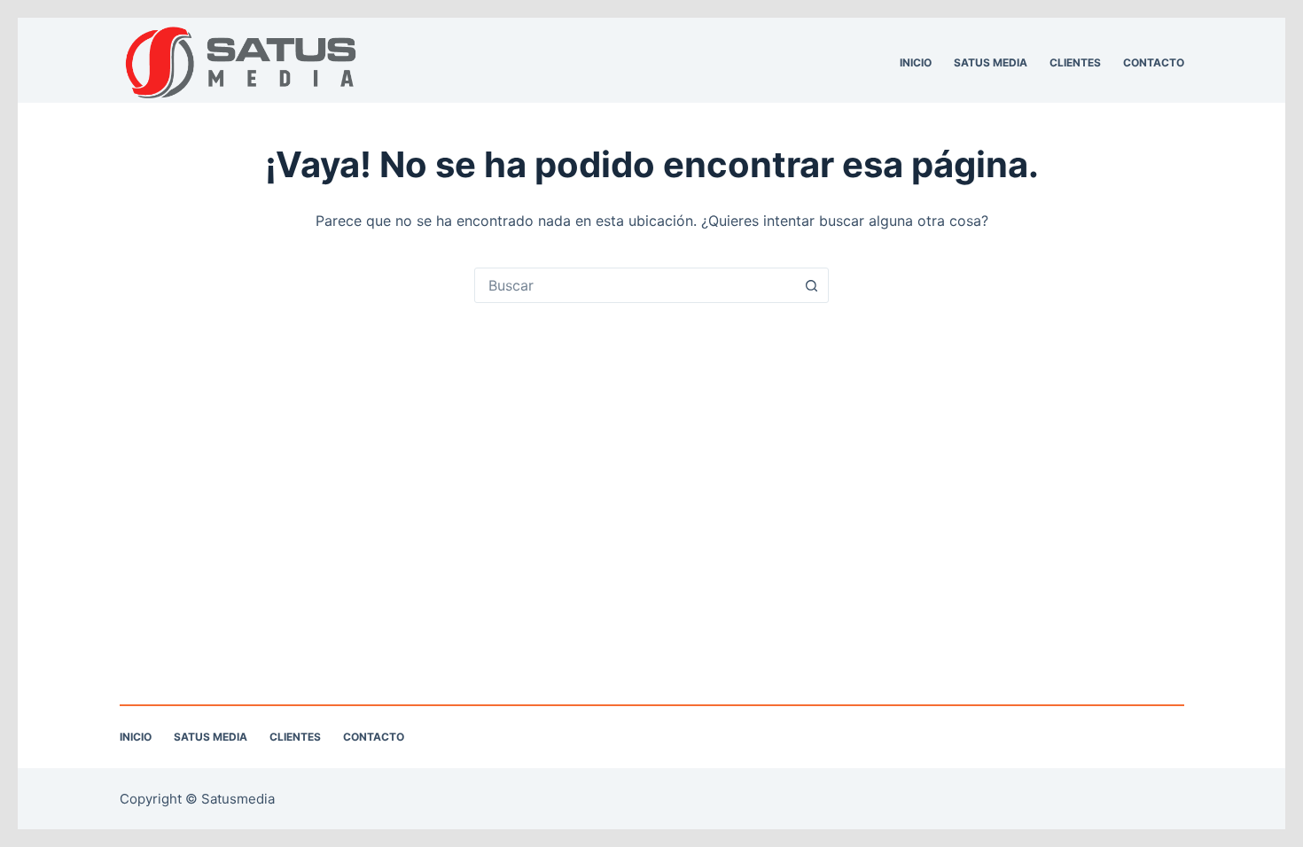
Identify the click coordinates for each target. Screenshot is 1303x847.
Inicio (916, 62)
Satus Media (990, 62)
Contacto (1153, 62)
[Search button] (811, 285)
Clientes (1075, 62)
